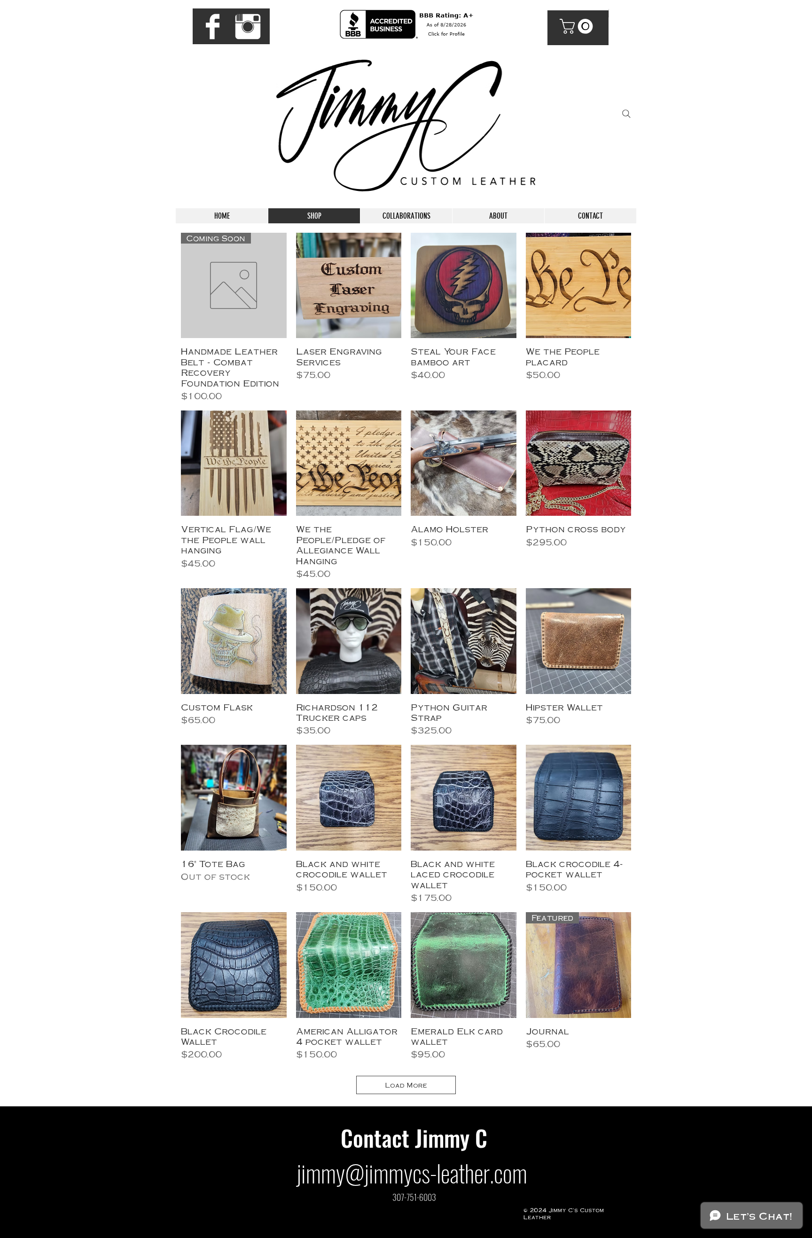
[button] (578, 26)
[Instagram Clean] (248, 26)
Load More (406, 1084)
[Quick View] (349, 286)
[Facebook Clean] (213, 26)
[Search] (626, 114)
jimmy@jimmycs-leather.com (412, 1173)
